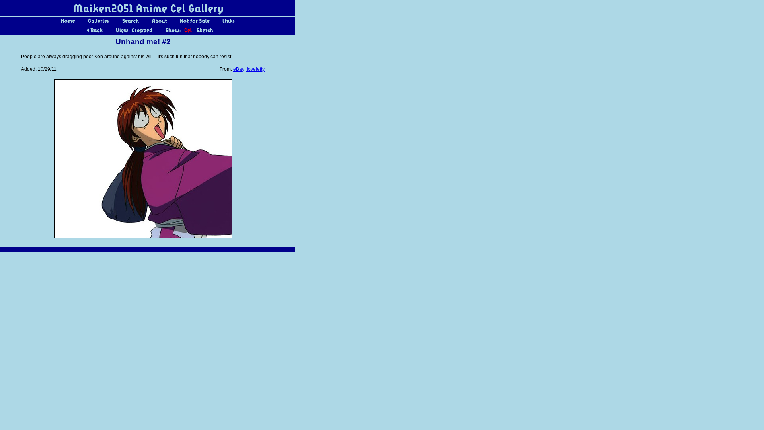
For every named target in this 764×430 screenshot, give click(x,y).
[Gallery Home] (68, 23)
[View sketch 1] (205, 32)
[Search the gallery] (130, 23)
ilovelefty (255, 69)
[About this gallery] (159, 23)
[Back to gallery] (95, 32)
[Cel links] (228, 23)
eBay (238, 69)
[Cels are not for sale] (194, 23)
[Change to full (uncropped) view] (134, 32)
